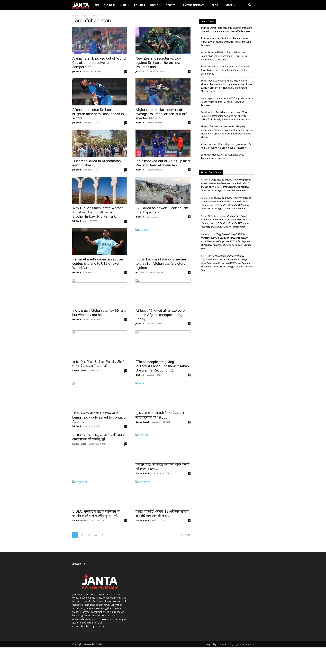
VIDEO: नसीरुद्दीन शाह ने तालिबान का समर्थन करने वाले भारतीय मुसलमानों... (96, 513)
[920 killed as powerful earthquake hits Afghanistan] (163, 190)
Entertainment (193, 5)
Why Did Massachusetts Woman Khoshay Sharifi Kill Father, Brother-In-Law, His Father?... (97, 212)
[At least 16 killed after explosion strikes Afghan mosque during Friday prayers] (163, 292)
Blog (215, 5)
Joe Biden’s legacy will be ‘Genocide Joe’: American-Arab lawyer (222, 156)
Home (75, 15)
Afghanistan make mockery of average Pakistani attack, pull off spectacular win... (161, 114)
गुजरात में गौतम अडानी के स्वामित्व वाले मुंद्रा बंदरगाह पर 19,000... (159, 415)
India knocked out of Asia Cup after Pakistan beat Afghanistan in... (163, 163)
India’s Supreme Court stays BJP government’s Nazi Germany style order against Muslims (226, 146)
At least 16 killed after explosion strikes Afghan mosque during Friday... (161, 315)
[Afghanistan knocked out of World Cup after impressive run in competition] (99, 40)
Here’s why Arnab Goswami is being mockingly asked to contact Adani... (98, 417)
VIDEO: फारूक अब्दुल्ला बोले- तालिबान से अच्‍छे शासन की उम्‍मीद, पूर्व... (98, 437)
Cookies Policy (226, 644)
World (154, 5)
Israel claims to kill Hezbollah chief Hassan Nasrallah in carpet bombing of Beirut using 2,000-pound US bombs (224, 56)
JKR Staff (76, 71)
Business (109, 5)
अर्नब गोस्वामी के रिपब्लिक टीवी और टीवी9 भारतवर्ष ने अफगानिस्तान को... (98, 364)
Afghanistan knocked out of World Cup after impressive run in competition (99, 62)
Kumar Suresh (79, 370)
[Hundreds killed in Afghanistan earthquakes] (99, 143)
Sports (170, 5)
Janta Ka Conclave (245, 644)
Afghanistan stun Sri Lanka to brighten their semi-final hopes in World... (98, 114)
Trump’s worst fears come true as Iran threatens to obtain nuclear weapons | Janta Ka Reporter (226, 29)
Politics (139, 5)
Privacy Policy (209, 644)
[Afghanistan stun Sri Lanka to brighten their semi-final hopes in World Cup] (99, 91)
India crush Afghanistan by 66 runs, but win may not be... (99, 313)
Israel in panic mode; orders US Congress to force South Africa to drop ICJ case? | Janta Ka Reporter (227, 102)
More (229, 5)
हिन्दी (97, 5)
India (123, 5)
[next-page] (110, 535)
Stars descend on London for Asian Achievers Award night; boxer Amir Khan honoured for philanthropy (225, 70)
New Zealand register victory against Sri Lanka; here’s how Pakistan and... (158, 62)
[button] (250, 5)
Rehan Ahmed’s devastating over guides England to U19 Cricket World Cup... (97, 263)
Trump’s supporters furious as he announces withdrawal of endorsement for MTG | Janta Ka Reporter (226, 42)
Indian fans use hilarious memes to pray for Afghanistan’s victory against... (161, 263)
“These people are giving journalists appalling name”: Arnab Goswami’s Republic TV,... (162, 366)
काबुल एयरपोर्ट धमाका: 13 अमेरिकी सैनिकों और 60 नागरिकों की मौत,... (162, 513)
